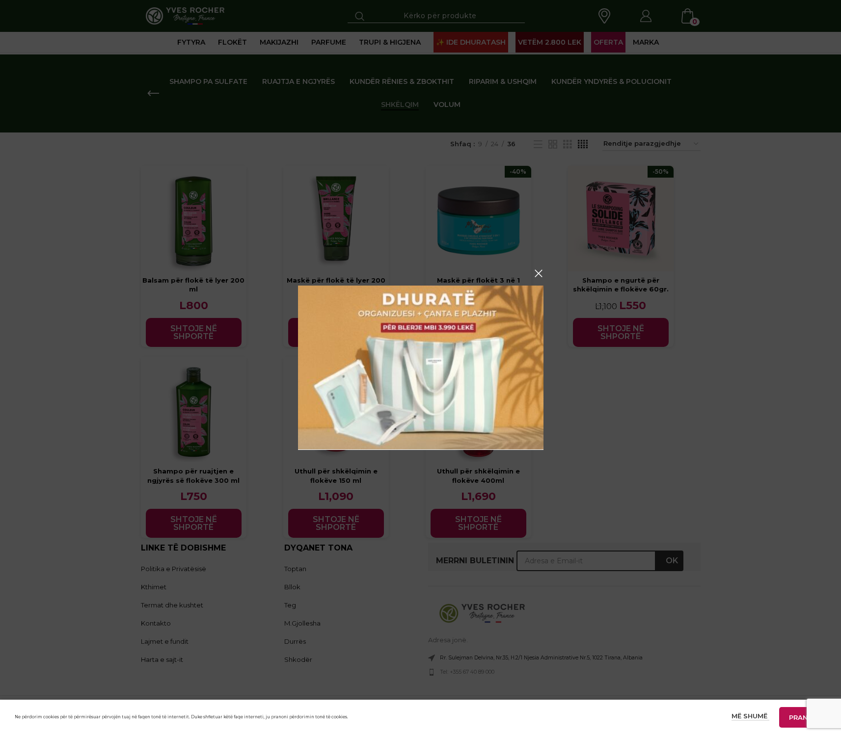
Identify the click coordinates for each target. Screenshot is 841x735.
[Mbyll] (538, 273)
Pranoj (802, 717)
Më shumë (750, 716)
